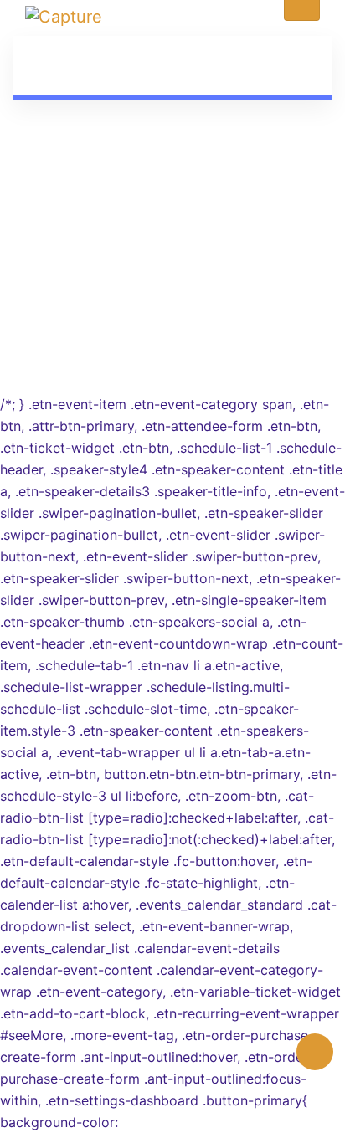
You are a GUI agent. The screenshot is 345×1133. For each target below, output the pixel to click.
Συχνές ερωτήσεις (173, 232)
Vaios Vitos (210, 340)
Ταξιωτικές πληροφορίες (172, 254)
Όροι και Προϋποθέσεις (172, 276)
